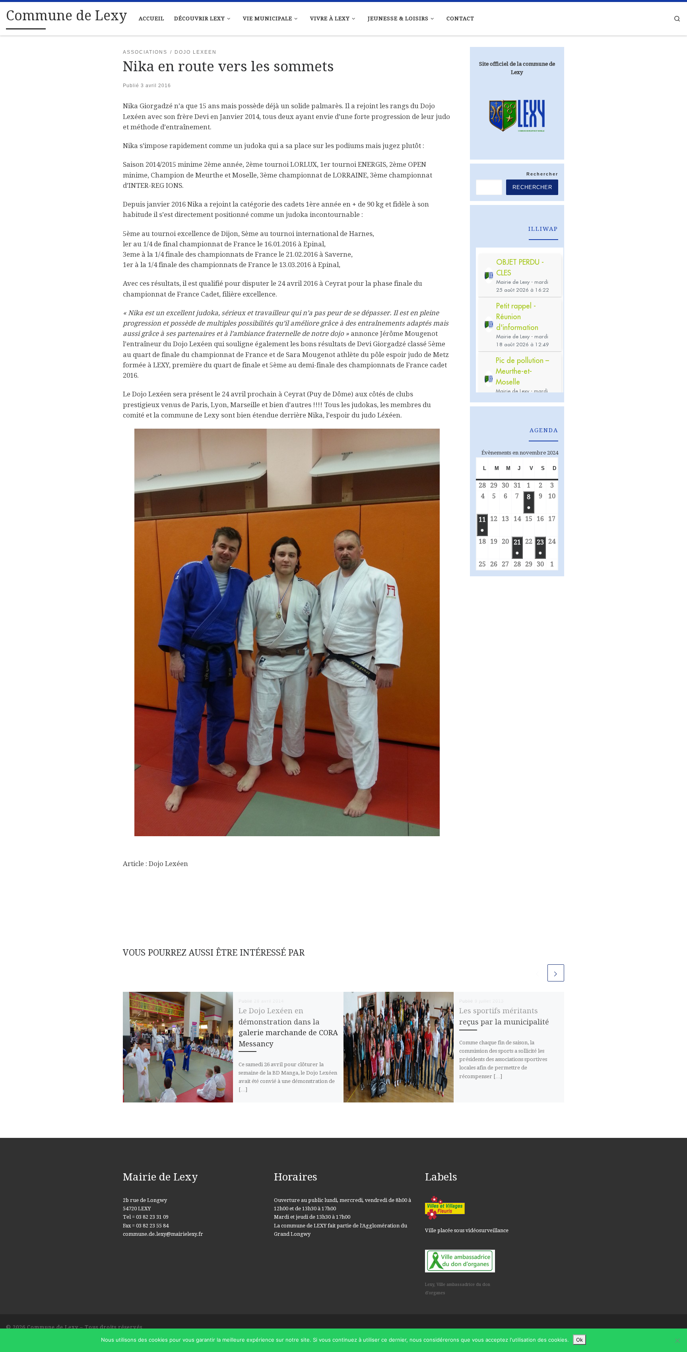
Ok (579, 1339)
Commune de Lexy (52, 1327)
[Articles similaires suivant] (555, 972)
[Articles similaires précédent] (537, 972)
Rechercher (542, 174)
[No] (677, 1340)
